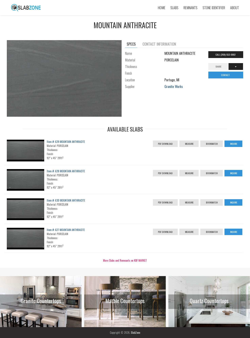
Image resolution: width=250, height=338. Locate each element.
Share (218, 66)
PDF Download (165, 143)
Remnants (190, 7)
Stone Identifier (214, 7)
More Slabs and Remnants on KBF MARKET (125, 260)
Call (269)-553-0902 (225, 54)
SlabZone (135, 333)
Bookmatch (211, 143)
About (234, 7)
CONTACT (225, 75)
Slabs (174, 7)
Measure (189, 143)
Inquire (233, 143)
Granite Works (173, 86)
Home (161, 7)
